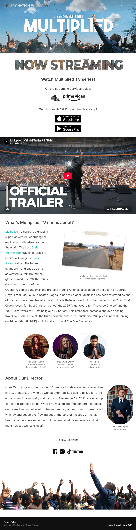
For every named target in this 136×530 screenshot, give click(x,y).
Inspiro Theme (113, 525)
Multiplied (11, 231)
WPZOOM (127, 525)
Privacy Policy (10, 522)
